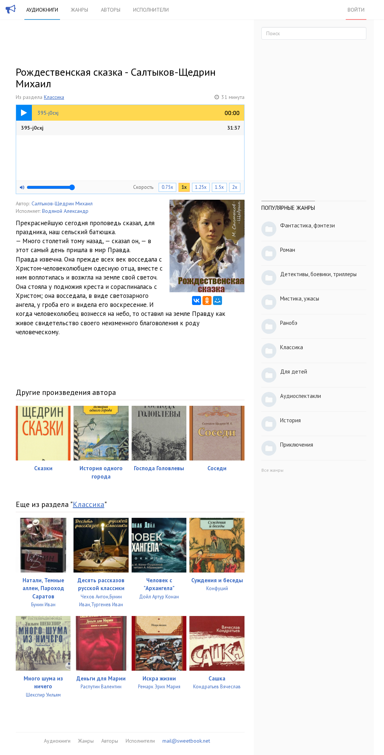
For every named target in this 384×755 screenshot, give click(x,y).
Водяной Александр (65, 211)
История (290, 420)
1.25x (201, 187)
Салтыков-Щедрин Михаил (62, 203)
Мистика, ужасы (299, 298)
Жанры (79, 9)
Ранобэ (288, 322)
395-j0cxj (130, 127)
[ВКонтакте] (196, 300)
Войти (356, 9)
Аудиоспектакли (300, 395)
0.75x (167, 187)
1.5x (219, 187)
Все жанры (272, 470)
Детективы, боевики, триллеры (318, 274)
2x (234, 187)
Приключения (296, 444)
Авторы (110, 9)
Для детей (293, 371)
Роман (287, 249)
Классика (54, 97)
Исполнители (151, 9)
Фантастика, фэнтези (307, 225)
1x (184, 187)
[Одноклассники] (207, 300)
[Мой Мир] (217, 300)
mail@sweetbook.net (186, 740)
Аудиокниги (42, 9)
